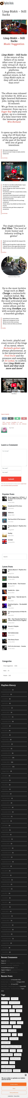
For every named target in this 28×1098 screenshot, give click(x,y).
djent (19, 1010)
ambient (17, 1007)
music (5, 1043)
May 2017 (5, 902)
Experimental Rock (15, 1018)
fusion (13, 1022)
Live (20, 1034)
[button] (25, 1075)
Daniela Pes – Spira (13, 590)
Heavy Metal (17, 1026)
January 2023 (5, 712)
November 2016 (6, 929)
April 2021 (5, 789)
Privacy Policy (16, 1096)
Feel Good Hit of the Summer (17, 519)
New (9, 424)
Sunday (10, 533)
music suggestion (11, 1047)
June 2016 (5, 952)
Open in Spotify (5, 414)
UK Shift (10, 540)
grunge (20, 1022)
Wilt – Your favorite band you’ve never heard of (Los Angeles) (17, 619)
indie (4, 1030)
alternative (14, 1002)
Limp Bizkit (14, 422)
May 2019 (5, 870)
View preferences (14, 1092)
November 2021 (6, 757)
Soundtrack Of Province (15, 506)
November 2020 (6, 812)
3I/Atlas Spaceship (13, 577)
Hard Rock (6, 1026)
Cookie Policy (10, 1096)
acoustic (4, 1002)
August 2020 (5, 821)
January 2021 (5, 803)
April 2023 (5, 703)
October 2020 (6, 816)
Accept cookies (14, 1084)
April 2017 (5, 907)
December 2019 (6, 848)
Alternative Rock (6, 1006)
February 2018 (6, 879)
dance (12, 1010)
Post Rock (15, 1058)
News (4, 670)
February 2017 (6, 916)
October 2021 (6, 762)
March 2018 (5, 875)
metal (13, 1039)
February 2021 (6, 798)
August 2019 (5, 866)
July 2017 (4, 893)
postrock (4, 1062)
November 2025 (6, 689)
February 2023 (6, 708)
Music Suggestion (14, 43)
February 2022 (6, 744)
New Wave (5, 1050)
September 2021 (6, 766)
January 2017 (5, 920)
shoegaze (17, 1070)
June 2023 (5, 699)
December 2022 (6, 717)
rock (20, 424)
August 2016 (5, 943)
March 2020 (5, 834)
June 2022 (5, 726)
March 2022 (5, 739)
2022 (14, 998)
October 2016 (6, 934)
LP (18, 422)
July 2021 (4, 775)
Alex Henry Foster (13, 639)
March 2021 (5, 794)
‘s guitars (12, 348)
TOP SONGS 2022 (13, 633)
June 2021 (5, 780)
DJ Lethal (9, 360)
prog (12, 1062)
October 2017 (6, 889)
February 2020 (6, 839)
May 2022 (5, 730)
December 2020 (6, 807)
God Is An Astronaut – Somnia (17, 646)
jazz (14, 1034)
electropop (5, 1018)
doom (4, 1014)
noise (13, 1050)
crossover (8, 422)
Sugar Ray (6, 111)
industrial (12, 1030)
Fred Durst (9, 355)
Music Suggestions (8, 665)
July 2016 (4, 947)
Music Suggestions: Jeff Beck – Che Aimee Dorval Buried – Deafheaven (17, 498)
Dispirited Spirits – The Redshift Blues (17, 604)
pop (17, 1055)
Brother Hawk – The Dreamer (17, 583)
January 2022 (5, 748)
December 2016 (6, 925)
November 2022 (6, 721)
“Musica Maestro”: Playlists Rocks (17, 526)
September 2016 (6, 938)
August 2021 (5, 771)
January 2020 (5, 843)
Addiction (11, 512)
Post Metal (5, 1058)
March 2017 (5, 911)
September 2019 (6, 861)
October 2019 (6, 857)
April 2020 (5, 830)
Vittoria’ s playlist (13, 626)
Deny (14, 1088)
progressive (8, 1067)
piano (19, 1050)
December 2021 (6, 753)
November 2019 (6, 852)
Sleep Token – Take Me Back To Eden (17, 597)
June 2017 (5, 898)
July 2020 (4, 825)
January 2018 (5, 884)
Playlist (5, 675)
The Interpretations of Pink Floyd (17, 612)
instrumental (6, 1034)
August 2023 (5, 694)
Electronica (15, 1014)
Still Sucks (24, 424)
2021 (4, 422)
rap (17, 424)
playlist (7, 1055)
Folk (5, 1023)
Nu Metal (13, 424)
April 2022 (5, 735)
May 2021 (5, 784)
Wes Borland (13, 121)
